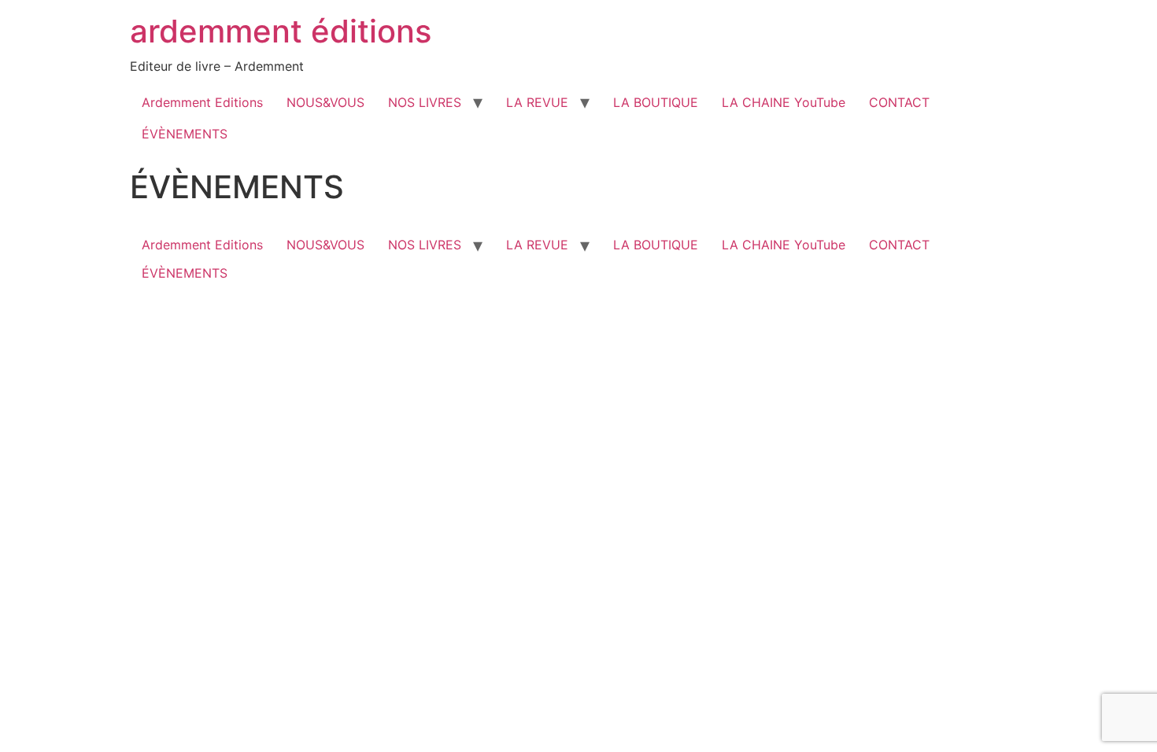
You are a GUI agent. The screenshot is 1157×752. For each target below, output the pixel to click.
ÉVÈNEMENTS (184, 134)
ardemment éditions (280, 31)
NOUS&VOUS (325, 102)
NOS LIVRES (424, 102)
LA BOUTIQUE (655, 102)
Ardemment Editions (202, 102)
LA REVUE (537, 102)
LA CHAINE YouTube (783, 102)
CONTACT (899, 102)
